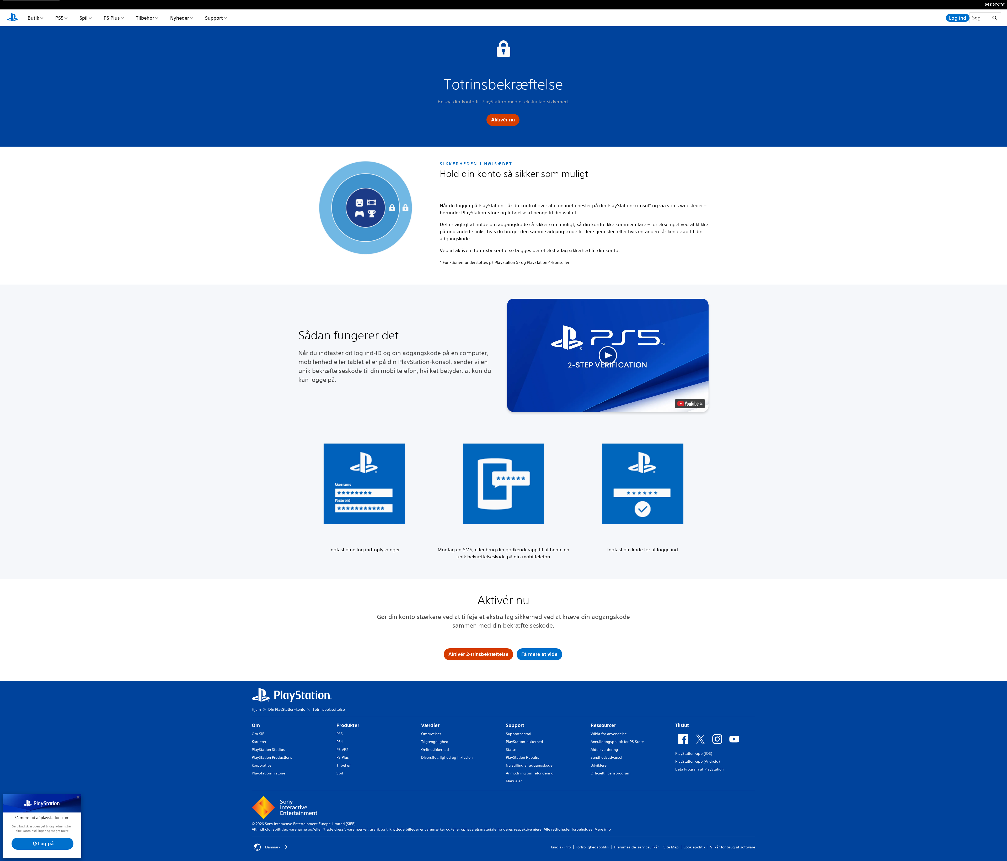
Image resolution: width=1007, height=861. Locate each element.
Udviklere (599, 765)
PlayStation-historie (268, 773)
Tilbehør (145, 18)
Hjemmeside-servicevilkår (636, 847)
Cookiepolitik (694, 847)
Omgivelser (431, 733)
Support (214, 18)
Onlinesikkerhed (435, 749)
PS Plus (112, 18)
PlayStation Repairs (522, 757)
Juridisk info (561, 847)
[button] (608, 355)
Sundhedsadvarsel (606, 757)
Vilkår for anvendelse (609, 733)
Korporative (261, 765)
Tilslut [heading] (682, 725)
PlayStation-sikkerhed (524, 741)
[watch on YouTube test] (690, 403)
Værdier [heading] (430, 725)
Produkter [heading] (347, 725)
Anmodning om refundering (530, 773)
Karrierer (259, 741)
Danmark (272, 847)
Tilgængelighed (434, 741)
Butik (33, 18)
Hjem (256, 709)
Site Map (671, 847)
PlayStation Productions (272, 757)
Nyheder (179, 18)
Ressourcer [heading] (603, 725)
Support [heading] (515, 725)
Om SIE (258, 733)
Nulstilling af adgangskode (529, 765)
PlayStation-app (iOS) (693, 753)
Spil (83, 18)
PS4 (339, 741)
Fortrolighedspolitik (592, 847)
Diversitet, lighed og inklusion (447, 757)
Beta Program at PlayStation (699, 769)
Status (511, 749)
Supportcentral (518, 733)
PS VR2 (342, 749)
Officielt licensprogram (610, 773)
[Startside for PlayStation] (12, 18)
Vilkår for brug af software (732, 847)
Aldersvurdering (604, 749)
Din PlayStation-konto (286, 709)
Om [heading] (256, 725)
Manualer (514, 781)
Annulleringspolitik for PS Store (617, 741)
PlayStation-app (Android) (697, 761)
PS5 (59, 18)
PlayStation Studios (268, 749)
